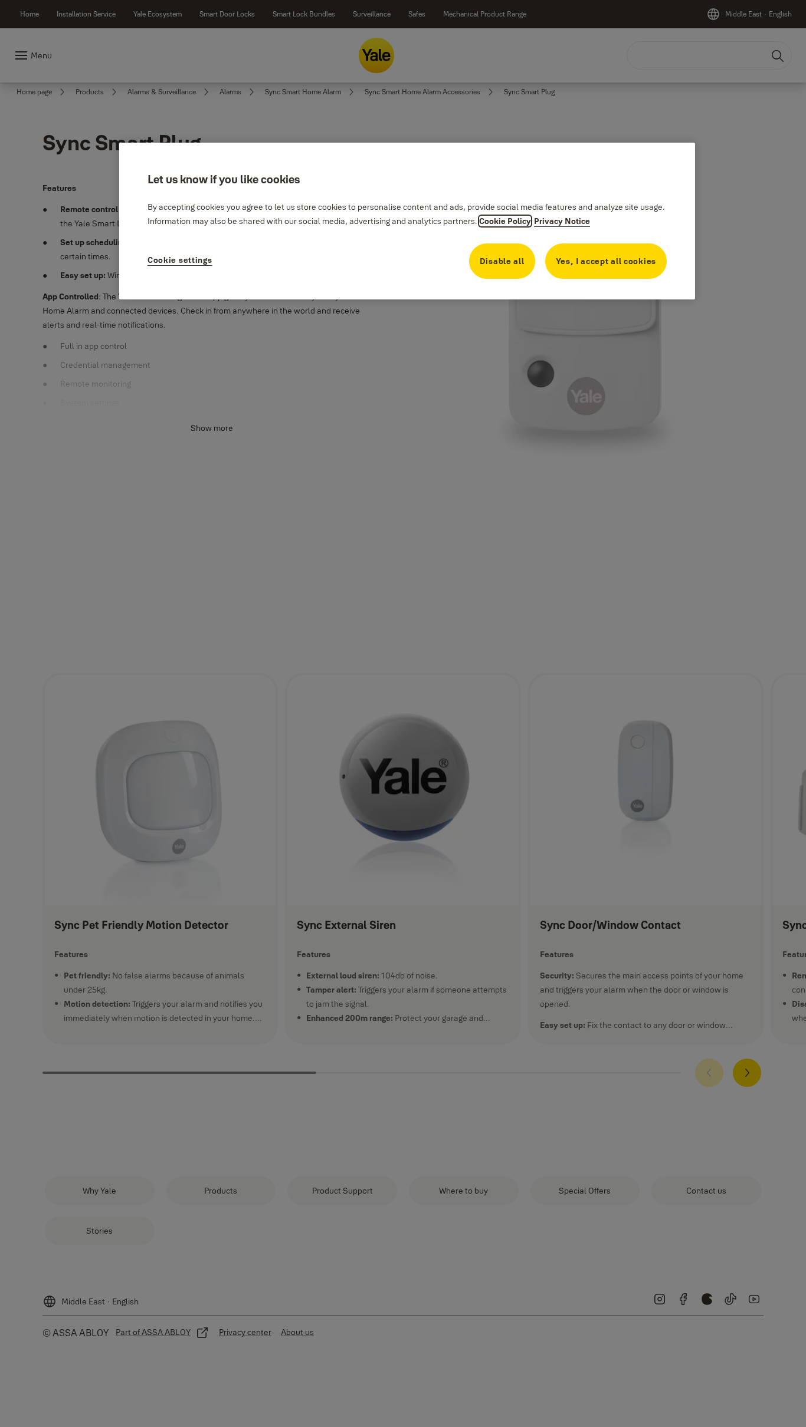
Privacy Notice (562, 221)
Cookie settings (180, 260)
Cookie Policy (505, 221)
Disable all (502, 261)
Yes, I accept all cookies (606, 261)
